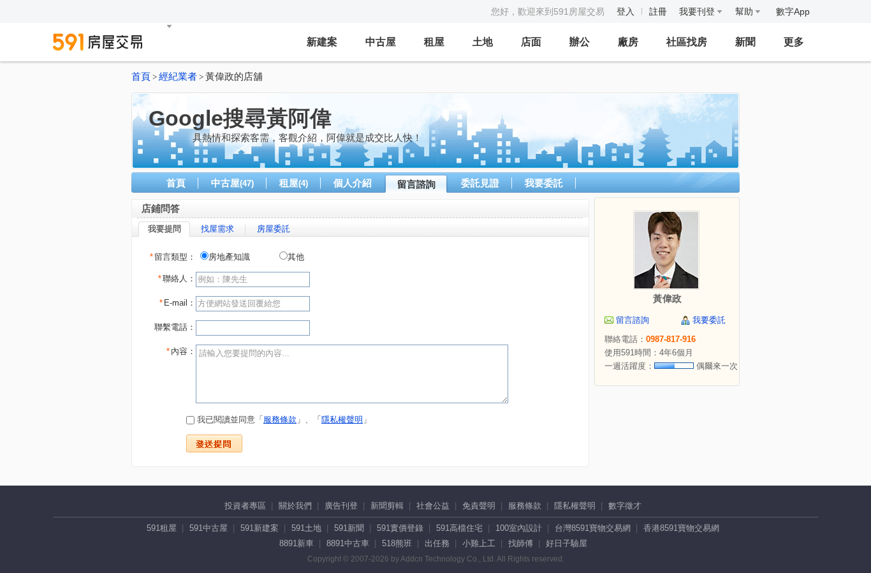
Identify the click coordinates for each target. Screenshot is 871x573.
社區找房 (686, 41)
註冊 (658, 11)
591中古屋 (208, 528)
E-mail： (177, 303)
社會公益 (433, 505)
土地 (482, 41)
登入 (625, 11)
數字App (793, 11)
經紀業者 (178, 76)
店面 (531, 41)
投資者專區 (245, 505)
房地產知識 (229, 257)
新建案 (322, 41)
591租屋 (162, 528)
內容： (181, 351)
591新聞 (349, 528)
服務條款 (279, 419)
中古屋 (380, 41)
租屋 (434, 41)
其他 (296, 257)
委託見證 (480, 182)
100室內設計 (518, 528)
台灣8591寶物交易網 (593, 528)
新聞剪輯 (387, 505)
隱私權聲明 (342, 419)
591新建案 (259, 528)
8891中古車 (347, 543)
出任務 (437, 543)
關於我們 (295, 505)
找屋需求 (217, 229)
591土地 (306, 528)
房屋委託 (273, 229)
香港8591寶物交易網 (681, 528)
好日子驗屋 (566, 543)
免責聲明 (478, 505)
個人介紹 (352, 182)
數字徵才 (624, 505)
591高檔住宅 (459, 528)
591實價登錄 (400, 528)
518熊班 (397, 543)
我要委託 (544, 182)
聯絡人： (177, 278)
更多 (794, 41)
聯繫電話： (175, 327)
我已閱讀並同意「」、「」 (282, 419)
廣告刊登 (341, 505)
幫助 (745, 11)
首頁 (140, 76)
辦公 (579, 41)
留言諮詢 (416, 184)
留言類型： (173, 257)
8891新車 (296, 543)
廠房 (628, 41)
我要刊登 (698, 11)
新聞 (745, 41)
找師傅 (520, 543)
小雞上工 (478, 543)
